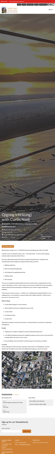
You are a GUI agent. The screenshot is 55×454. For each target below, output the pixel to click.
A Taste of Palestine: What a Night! (37, 404)
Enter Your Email (6, 428)
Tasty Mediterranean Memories (16, 1)
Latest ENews (30, 4)
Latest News (31, 397)
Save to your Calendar (8, 246)
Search (19, 4)
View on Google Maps (7, 449)
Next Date (5, 237)
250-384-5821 (43, 4)
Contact (24, 4)
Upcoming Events (7, 397)
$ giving (36, 4)
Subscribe (26, 431)
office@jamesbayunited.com (25, 444)
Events (41, 234)
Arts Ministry (16, 394)
